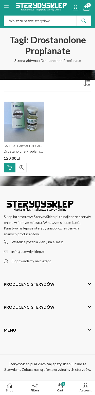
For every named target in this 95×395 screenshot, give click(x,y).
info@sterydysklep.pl (28, 251)
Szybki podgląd (22, 167)
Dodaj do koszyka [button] (9, 167)
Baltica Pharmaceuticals (23, 145)
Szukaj (84, 21)
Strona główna (26, 60)
